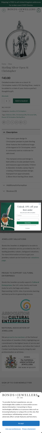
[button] (38, 396)
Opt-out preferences (13, 429)
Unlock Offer (28, 222)
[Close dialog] (39, 204)
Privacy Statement (29, 429)
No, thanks (28, 228)
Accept (21, 423)
